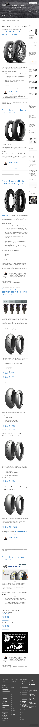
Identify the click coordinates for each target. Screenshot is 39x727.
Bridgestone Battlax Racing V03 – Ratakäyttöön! (33, 167)
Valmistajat (24, 719)
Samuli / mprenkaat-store (17, 29)
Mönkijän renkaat (6, 691)
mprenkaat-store (16, 174)
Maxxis (13, 700)
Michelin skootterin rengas (6, 103)
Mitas (13, 708)
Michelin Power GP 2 (16, 173)
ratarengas (21, 549)
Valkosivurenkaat (25, 717)
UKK (18, 5)
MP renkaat (4, 11)
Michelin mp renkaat (9, 102)
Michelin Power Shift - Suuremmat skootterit (20, 102)
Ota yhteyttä (5, 720)
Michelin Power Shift (7, 65)
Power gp (13, 549)
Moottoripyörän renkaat (16, 171)
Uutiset (23, 3)
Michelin (13, 706)
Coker (13, 691)
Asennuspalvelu (14, 5)
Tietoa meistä (14, 7)
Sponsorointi (5, 695)
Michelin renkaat (15, 666)
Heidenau (14, 698)
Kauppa (19, 3)
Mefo (13, 702)
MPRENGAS (6, 667)
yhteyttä (16, 97)
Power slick (17, 549)
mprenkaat (12, 174)
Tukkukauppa (5, 693)
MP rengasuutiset (25, 696)
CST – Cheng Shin (15, 694)
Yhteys (11, 15)
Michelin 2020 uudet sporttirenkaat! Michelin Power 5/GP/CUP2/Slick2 (14, 292)
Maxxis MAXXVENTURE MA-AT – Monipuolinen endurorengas (33, 153)
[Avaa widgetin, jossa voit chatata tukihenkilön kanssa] (33, 725)
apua (36, 118)
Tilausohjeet (19, 7)
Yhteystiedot (24, 7)
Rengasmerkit (22, 11)
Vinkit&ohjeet (4, 15)
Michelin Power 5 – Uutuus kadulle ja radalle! (13, 558)
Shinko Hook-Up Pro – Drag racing (33, 161)
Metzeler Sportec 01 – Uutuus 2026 (33, 171)
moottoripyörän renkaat (16, 282)
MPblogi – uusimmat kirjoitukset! (32, 682)
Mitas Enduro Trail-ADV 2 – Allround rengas (33, 164)
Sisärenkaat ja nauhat (13, 11)
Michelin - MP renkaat (8, 101)
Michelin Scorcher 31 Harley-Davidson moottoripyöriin (13, 182)
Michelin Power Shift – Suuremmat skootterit (11, 32)
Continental (14, 692)
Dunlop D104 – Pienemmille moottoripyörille (33, 157)
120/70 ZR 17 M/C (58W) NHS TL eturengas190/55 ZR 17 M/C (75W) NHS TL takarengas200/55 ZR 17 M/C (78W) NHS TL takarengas (9, 527)
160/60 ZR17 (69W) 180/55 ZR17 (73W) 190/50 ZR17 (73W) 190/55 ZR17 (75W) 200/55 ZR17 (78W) (5, 626)
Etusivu (13, 3)
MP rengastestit (24, 692)
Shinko (13, 714)
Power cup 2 (10, 549)
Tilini (16, 3)
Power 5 (19, 667)
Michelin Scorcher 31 (5, 215)
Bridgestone (14, 689)
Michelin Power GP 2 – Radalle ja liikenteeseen (14, 111)
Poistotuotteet (23, 5)
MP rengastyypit (24, 694)
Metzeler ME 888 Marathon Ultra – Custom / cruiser (33, 174)
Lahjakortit (5, 703)
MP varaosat (5, 687)
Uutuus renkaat (4, 550)
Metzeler (14, 704)
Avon (13, 687)
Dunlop (13, 696)
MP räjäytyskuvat (25, 687)
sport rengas (25, 549)
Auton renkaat (5, 689)
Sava (13, 712)
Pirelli (13, 710)
